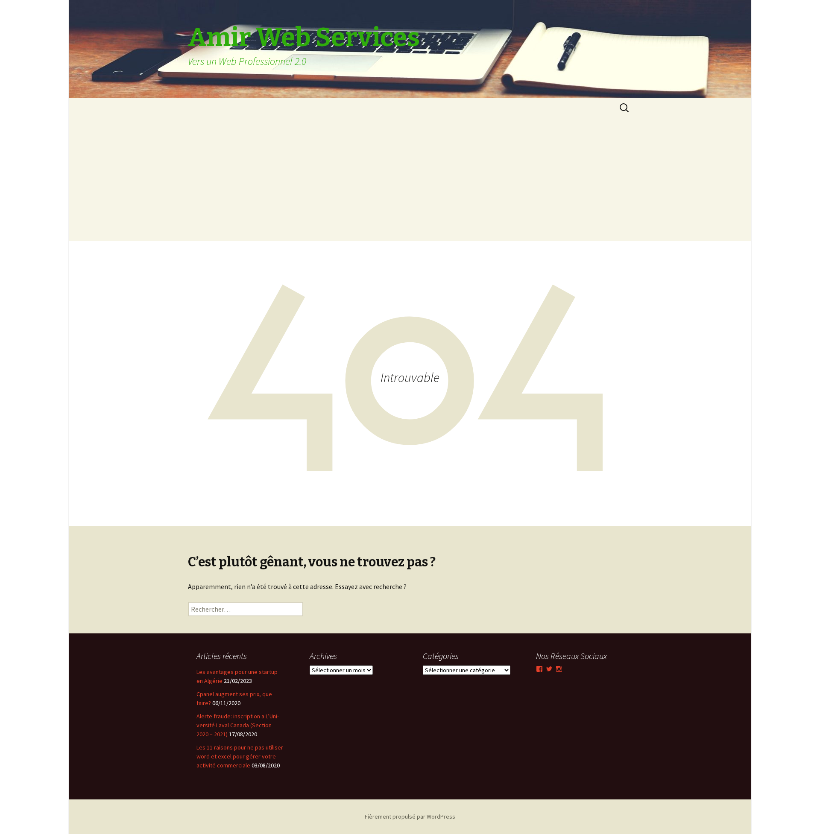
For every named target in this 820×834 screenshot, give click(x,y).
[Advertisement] (410, 181)
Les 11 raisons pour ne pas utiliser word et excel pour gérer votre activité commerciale (239, 756)
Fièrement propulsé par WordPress (410, 816)
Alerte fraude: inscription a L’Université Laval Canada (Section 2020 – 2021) (237, 725)
